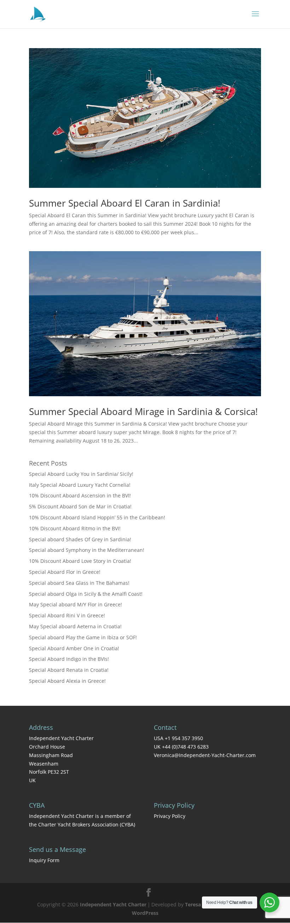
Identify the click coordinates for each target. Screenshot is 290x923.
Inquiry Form (44, 860)
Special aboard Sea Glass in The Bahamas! (79, 582)
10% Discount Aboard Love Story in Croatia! (80, 561)
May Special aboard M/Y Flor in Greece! (75, 604)
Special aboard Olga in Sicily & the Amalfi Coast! (86, 593)
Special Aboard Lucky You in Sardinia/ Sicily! (81, 474)
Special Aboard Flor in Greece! (64, 572)
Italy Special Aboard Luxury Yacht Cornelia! (79, 484)
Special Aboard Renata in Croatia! (69, 670)
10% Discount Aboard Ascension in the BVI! (80, 495)
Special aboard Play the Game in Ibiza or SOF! (83, 637)
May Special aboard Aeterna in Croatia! (75, 626)
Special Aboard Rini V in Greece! (67, 615)
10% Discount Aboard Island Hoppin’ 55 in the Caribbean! (97, 517)
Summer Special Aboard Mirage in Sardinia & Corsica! (143, 411)
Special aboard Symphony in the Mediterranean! (86, 550)
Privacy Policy (169, 816)
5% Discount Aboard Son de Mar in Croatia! (80, 506)
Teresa (193, 904)
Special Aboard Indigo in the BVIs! (69, 659)
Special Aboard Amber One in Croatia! (74, 648)
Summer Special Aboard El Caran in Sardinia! (124, 203)
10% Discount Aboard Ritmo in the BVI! (75, 528)
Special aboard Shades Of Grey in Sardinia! (80, 539)
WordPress (145, 913)
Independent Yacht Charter (113, 904)
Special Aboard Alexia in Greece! (67, 680)
